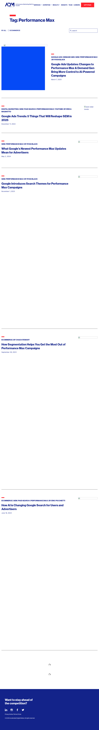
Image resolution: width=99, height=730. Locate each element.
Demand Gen (69, 57)
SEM (77, 57)
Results (56, 5)
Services (37, 5)
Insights (64, 5)
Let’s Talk (87, 5)
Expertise (46, 5)
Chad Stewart (23, 340)
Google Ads (56, 57)
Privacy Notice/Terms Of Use (13, 714)
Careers (77, 5)
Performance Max (88, 57)
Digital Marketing (10, 109)
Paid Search (30, 109)
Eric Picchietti (58, 501)
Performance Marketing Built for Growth (25, 5)
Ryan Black (59, 60)
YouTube (59, 109)
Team (70, 5)
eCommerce (6, 340)
